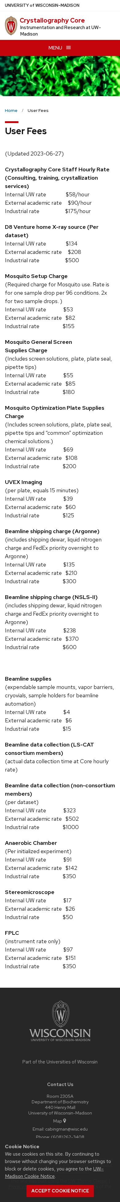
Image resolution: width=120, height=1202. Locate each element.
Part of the (60, 1062)
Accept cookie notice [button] (60, 1191)
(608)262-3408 (67, 1137)
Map (57, 1121)
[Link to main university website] (60, 1042)
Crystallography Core (52, 20)
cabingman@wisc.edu (66, 1129)
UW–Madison (42, 5)
